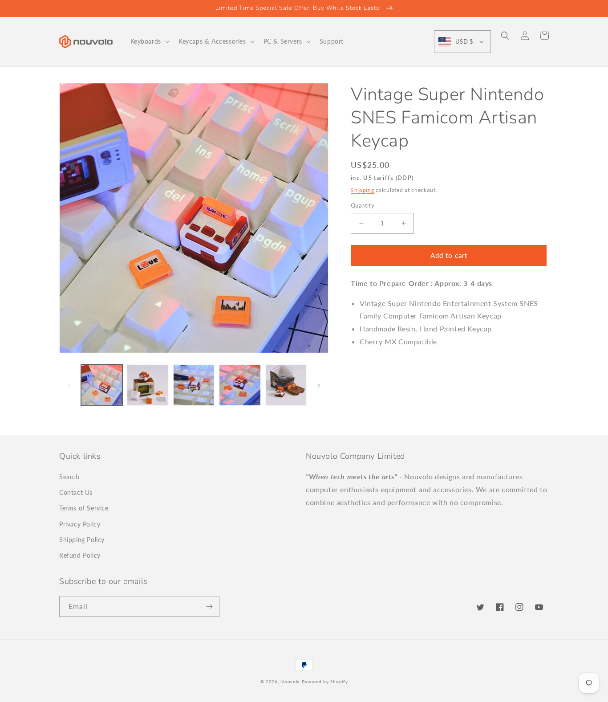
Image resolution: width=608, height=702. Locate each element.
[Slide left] (69, 385)
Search (69, 477)
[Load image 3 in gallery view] (194, 385)
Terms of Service (84, 508)
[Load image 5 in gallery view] (286, 385)
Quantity (362, 205)
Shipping (362, 190)
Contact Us (76, 492)
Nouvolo (290, 681)
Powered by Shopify (325, 681)
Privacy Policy (79, 524)
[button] (149, 41)
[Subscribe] (209, 606)
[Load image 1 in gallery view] (101, 385)
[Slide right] (318, 385)
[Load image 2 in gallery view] (147, 385)
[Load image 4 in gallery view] (239, 385)
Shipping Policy (82, 539)
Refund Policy (80, 555)
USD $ (464, 41)
